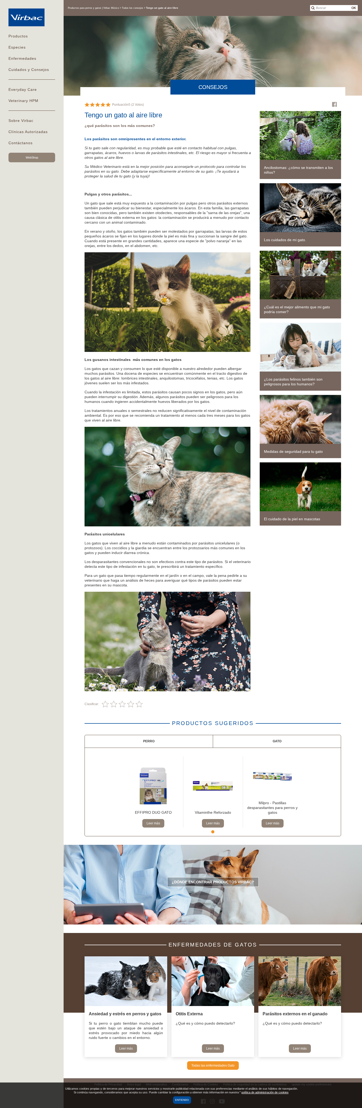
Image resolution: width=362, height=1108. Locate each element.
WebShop (32, 157)
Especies (17, 47)
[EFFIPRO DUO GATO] (153, 786)
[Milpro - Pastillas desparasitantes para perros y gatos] (272, 776)
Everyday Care (22, 89)
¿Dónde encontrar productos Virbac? (213, 882)
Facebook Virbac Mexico (334, 104)
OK (353, 8)
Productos (18, 36)
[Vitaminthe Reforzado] (213, 786)
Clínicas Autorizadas (28, 132)
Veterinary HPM (23, 101)
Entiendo (182, 1099)
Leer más (153, 823)
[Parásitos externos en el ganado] (300, 981)
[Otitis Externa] (213, 981)
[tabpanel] (153, 792)
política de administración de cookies (265, 1092)
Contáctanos (20, 143)
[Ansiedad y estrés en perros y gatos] (126, 981)
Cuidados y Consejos (28, 69)
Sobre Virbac (20, 120)
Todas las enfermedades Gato (213, 1065)
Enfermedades (22, 58)
